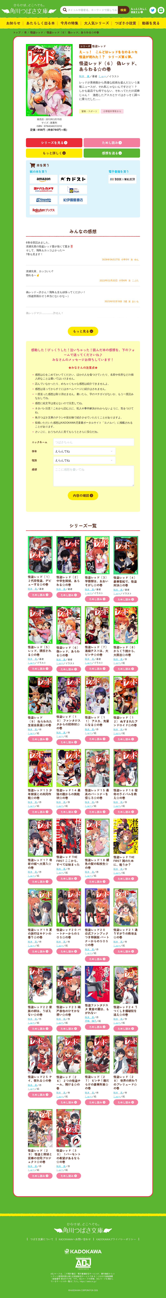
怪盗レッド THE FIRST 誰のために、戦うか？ (123, 861)
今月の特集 (69, 22)
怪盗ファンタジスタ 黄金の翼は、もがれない (97, 1009)
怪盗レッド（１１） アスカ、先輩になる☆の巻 (97, 721)
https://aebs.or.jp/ (88, 1281)
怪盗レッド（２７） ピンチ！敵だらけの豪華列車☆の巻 (97, 1082)
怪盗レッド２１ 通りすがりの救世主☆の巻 (125, 933)
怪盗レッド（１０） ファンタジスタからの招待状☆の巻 (68, 722)
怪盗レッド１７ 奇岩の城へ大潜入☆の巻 (40, 864)
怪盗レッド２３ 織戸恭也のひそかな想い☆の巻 (68, 1011)
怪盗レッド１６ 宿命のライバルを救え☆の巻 (125, 794)
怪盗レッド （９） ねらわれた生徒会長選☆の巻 (40, 721)
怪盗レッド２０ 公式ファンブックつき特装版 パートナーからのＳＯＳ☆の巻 (97, 937)
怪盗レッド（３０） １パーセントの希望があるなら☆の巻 (68, 1156)
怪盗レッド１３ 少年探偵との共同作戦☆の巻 (40, 794)
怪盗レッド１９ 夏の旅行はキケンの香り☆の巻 (40, 933)
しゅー (102, 76)
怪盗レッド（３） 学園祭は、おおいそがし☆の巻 (96, 581)
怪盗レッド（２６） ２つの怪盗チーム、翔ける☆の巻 (68, 1082)
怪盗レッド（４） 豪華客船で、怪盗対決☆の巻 (125, 581)
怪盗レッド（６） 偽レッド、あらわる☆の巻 (73, 32)
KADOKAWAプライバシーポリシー (116, 1239)
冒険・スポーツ (89, 111)
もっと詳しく (52, 153)
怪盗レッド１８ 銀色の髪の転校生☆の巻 (97, 864)
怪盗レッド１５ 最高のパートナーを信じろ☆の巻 (97, 794)
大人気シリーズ (96, 22)
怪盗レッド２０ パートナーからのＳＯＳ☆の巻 (68, 933)
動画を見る (151, 22)
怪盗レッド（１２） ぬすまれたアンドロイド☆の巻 (125, 721)
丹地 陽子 (90, 1021)
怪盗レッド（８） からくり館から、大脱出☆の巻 (125, 651)
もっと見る (81, 331)
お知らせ (13, 22)
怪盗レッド (36, 32)
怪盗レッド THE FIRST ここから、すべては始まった (68, 860)
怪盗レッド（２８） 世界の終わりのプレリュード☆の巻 (125, 1082)
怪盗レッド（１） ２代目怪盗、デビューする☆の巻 (39, 580)
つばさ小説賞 (125, 22)
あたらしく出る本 (40, 22)
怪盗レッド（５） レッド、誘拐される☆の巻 (39, 651)
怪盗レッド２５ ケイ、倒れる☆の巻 (40, 1078)
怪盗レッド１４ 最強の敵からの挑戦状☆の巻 (68, 794)
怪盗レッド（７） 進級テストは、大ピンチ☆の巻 (96, 651)
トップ (17, 32)
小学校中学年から (112, 111)
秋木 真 (84, 76)
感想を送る (110, 153)
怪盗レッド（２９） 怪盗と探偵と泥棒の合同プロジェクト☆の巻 (40, 1156)
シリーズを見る (52, 142)
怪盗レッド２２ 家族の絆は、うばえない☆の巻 (40, 1011)
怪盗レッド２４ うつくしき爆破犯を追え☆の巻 (125, 1011)
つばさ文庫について (41, 1239)
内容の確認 (81, 495)
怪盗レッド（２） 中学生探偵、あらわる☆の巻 (68, 581)
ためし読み (110, 142)
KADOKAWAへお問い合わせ (75, 1239)
